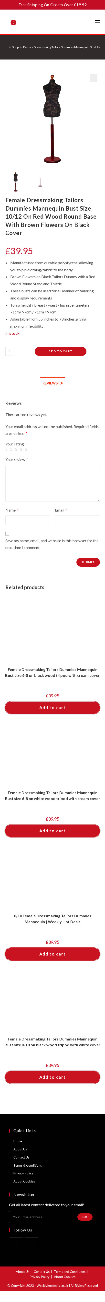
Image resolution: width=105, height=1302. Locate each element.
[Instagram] (31, 1244)
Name (11, 510)
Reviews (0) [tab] (52, 383)
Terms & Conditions (27, 1165)
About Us (20, 1149)
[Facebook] (16, 1244)
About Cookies (24, 1181)
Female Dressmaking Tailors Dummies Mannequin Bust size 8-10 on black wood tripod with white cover (52, 1042)
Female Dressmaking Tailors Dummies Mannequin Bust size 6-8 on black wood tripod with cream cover (52, 672)
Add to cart (61, 351)
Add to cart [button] (52, 707)
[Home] (6, 47)
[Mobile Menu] (97, 22)
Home (17, 1141)
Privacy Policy (23, 1173)
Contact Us (21, 1157)
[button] (93, 78)
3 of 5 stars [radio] (17, 449)
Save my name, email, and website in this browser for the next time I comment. (51, 544)
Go (84, 1217)
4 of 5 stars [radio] (22, 449)
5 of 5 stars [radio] (27, 449)
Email (61, 510)
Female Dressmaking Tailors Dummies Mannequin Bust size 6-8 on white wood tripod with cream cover (52, 795)
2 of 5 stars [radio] (12, 449)
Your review (16, 459)
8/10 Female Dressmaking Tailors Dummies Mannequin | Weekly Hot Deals (52, 918)
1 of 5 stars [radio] (7, 449)
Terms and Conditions (69, 1272)
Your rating (16, 444)
